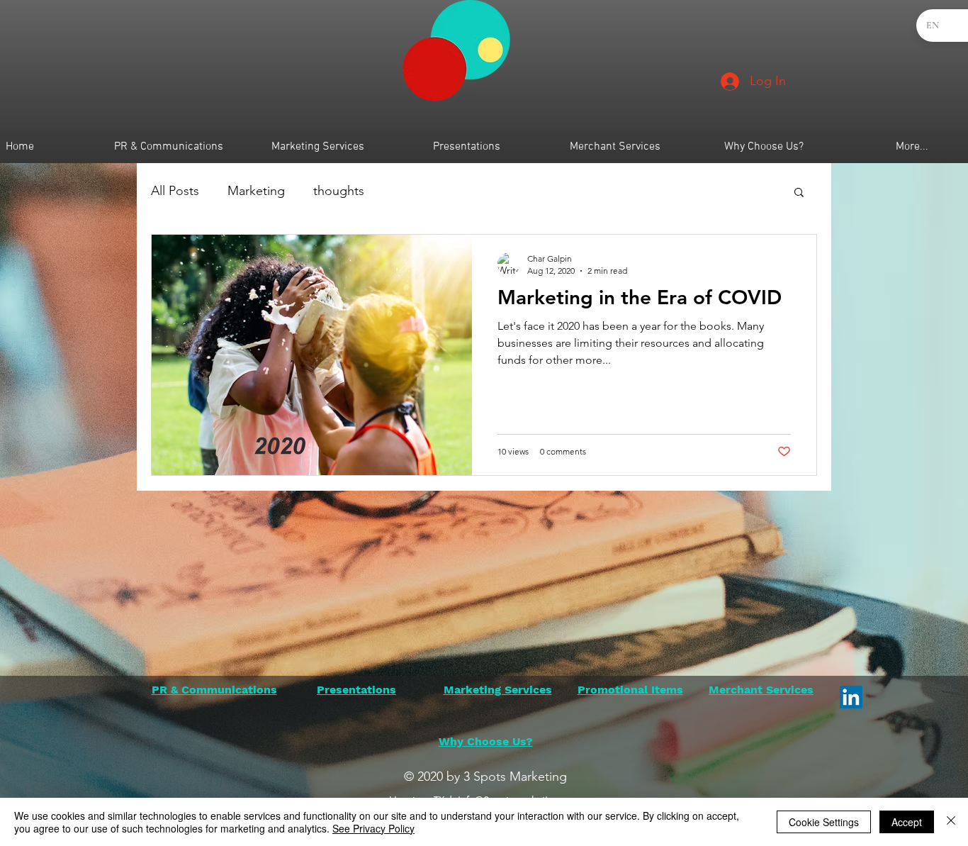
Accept (906, 822)
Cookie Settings (824, 822)
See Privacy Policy (373, 828)
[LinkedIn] (851, 697)
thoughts (338, 191)
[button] (799, 193)
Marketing (256, 191)
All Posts (175, 191)
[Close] (950, 822)
